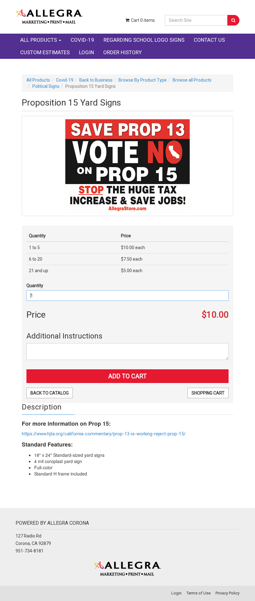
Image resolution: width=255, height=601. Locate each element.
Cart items (142, 20)
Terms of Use (199, 593)
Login (86, 52)
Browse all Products (192, 80)
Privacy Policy (227, 593)
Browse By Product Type (142, 80)
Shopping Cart (208, 392)
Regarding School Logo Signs (144, 40)
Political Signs (45, 86)
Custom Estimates (45, 52)
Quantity (34, 285)
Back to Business (96, 80)
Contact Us (209, 40)
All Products (39, 40)
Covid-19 (82, 40)
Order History (122, 52)
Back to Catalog (49, 392)
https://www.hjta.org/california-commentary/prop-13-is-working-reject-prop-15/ (104, 434)
